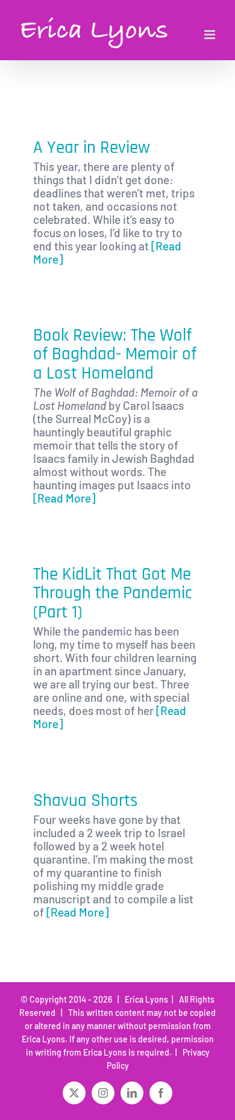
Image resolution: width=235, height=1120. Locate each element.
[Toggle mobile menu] (210, 34)
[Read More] (64, 498)
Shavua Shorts (85, 801)
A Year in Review (91, 148)
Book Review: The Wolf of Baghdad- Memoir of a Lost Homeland (114, 354)
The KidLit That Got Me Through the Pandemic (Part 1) (112, 593)
